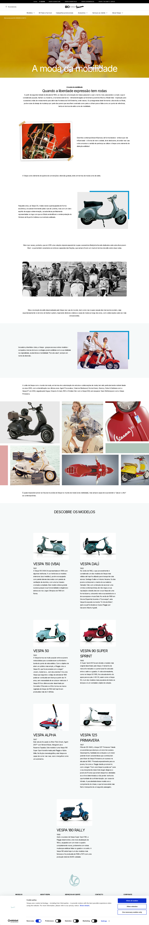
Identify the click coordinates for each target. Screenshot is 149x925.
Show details (85, 905)
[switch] (58, 921)
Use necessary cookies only (132, 912)
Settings (104, 921)
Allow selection (132, 906)
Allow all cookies (132, 901)
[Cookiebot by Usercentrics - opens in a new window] (13, 921)
